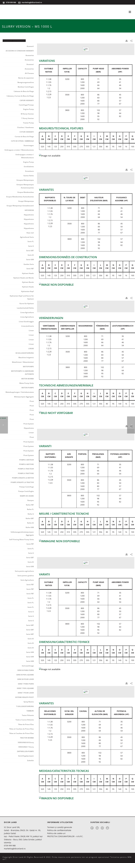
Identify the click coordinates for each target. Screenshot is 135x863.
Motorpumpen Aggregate (24, 397)
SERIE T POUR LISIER (26, 693)
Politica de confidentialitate (59, 830)
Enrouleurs (29, 171)
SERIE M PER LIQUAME (25, 675)
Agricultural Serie (27, 237)
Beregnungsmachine (26, 82)
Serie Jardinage (28, 666)
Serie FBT (30, 268)
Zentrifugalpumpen (26, 756)
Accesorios (30, 55)
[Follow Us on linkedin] (97, 828)
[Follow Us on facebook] (92, 828)
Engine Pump (28, 109)
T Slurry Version (27, 118)
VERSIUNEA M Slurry (26, 742)
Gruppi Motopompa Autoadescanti (20, 206)
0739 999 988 (11, 2)
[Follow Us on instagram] (102, 828)
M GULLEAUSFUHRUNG (25, 353)
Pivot (32, 401)
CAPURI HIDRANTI (27, 100)
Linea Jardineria (27, 326)
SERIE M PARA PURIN (25, 670)
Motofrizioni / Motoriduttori (23, 362)
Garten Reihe (28, 175)
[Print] (127, 40)
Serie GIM (30, 259)
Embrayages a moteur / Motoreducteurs (25, 156)
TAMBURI (30, 711)
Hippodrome (29, 215)
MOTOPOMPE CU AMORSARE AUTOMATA (22, 372)
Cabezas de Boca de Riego (24, 91)
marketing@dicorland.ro (32, 2)
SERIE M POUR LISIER (25, 679)
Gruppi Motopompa (26, 201)
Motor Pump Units (26, 383)
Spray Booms (29, 702)
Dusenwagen (29, 145)
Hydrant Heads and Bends (23, 278)
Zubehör (30, 760)
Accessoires (29, 60)
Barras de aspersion (26, 78)
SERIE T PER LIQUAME (25, 688)
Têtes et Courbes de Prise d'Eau (21, 729)
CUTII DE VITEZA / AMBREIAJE (22, 141)
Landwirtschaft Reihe (25, 308)
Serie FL (31, 241)
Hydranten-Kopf (27, 291)
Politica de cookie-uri (56, 833)
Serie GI (31, 255)
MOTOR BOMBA (27, 379)
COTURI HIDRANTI (27, 132)
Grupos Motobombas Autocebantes (20, 197)
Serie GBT (30, 250)
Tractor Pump (28, 123)
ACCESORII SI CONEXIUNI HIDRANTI (20, 51)
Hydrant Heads (28, 273)
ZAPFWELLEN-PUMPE (25, 751)
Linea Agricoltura (27, 312)
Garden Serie (29, 264)
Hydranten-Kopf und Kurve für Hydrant (22, 297)
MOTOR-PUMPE (27, 388)
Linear (31, 330)
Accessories (29, 69)
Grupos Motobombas (25, 192)
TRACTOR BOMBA (27, 738)
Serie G (31, 246)
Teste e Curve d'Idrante (25, 720)
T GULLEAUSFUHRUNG (25, 706)
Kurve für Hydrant (27, 303)
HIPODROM (29, 210)
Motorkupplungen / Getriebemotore (20, 392)
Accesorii (30, 46)
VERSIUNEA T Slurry (26, 747)
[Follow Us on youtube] (107, 828)
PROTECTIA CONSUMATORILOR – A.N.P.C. (65, 836)
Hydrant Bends (28, 282)
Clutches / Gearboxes (25, 127)
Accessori (30, 64)
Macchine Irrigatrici (26, 357)
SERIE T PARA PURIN (26, 684)
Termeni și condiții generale (59, 827)
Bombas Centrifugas (26, 87)
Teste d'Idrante (28, 715)
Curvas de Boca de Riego (24, 136)
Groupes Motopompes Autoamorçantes (25, 186)
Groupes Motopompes (25, 180)
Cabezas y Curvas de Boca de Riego (20, 96)
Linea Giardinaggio (26, 321)
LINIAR (31, 348)
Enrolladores (29, 166)
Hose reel (30, 233)
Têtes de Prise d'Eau (26, 724)
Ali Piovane (29, 73)
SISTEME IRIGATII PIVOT (24, 697)
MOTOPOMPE (28, 366)
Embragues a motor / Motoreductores (19, 150)
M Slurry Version (27, 114)
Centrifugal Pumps (26, 105)
